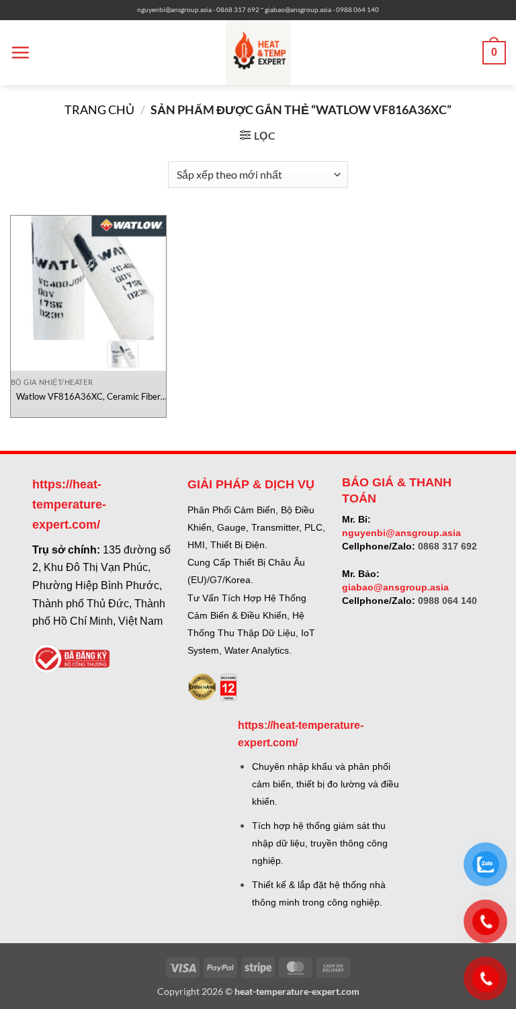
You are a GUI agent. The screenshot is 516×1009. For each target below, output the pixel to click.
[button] (20, 52)
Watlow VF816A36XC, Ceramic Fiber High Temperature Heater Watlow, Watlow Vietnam (88, 396)
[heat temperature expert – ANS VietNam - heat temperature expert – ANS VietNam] (258, 52)
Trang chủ (99, 109)
